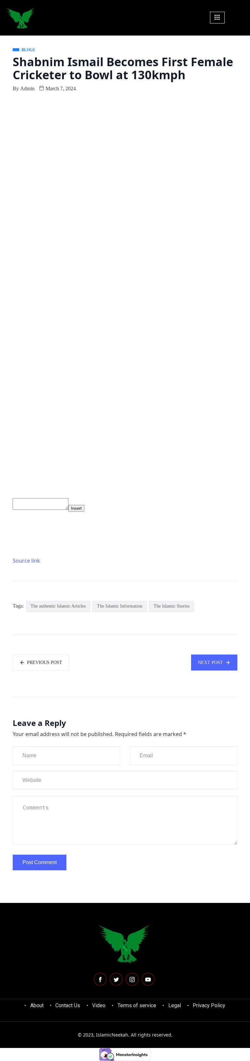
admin (27, 88)
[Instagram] (132, 979)
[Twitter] (116, 979)
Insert (76, 508)
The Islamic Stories (171, 606)
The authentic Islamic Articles (58, 606)
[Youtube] (148, 979)
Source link (26, 560)
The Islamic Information (119, 606)
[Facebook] (100, 979)
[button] (241, 17)
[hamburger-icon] (217, 17)
